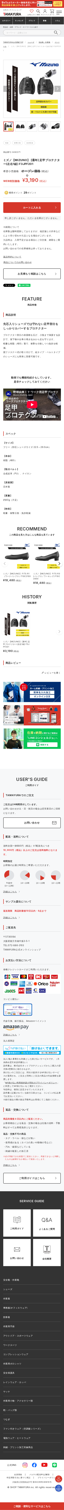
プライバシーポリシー (47, 1477)
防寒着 (6, 1317)
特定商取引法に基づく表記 (18, 1477)
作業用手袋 (9, 1326)
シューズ (31, 42)
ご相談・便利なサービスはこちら (32, 1506)
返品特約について (12, 256)
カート (52, 14)
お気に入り (31, 14)
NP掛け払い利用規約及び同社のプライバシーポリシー (31, 1082)
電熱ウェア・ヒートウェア (17, 1438)
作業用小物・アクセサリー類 (18, 1400)
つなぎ (6, 1419)
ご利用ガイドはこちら (32, 1178)
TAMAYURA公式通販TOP (13, 42)
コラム (57, 20)
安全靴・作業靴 (44, 42)
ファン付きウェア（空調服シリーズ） (22, 1428)
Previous (6, 89)
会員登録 (18, 1474)
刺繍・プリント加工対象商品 (18, 1447)
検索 (38, 14)
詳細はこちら (10, 891)
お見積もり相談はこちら (32, 273)
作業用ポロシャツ (12, 1363)
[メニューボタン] (59, 12)
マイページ (45, 14)
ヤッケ (6, 1391)
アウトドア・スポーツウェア (18, 1335)
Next (57, 89)
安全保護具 (9, 1372)
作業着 (6, 1298)
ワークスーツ (10, 1345)
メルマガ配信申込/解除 (39, 1474)
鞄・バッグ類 (10, 1410)
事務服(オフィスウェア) (15, 1307)
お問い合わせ (32, 822)
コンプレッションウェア (15, 1354)
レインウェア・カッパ (14, 1382)
